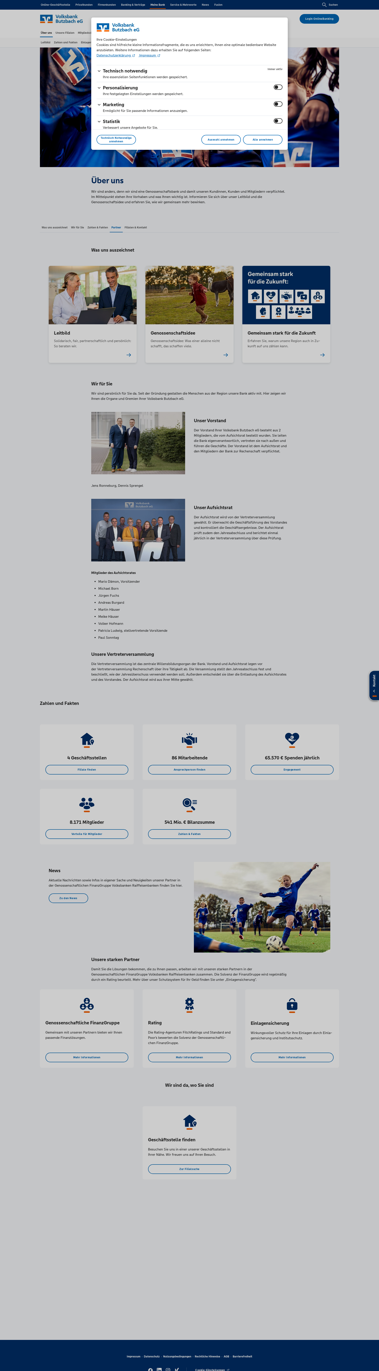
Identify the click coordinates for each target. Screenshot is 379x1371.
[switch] (278, 87)
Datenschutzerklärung (114, 55)
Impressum (147, 55)
